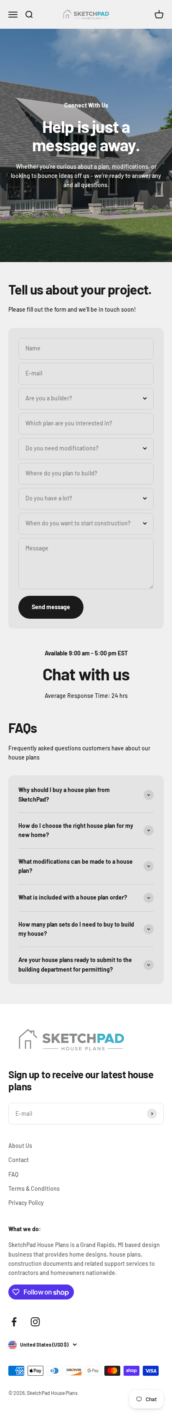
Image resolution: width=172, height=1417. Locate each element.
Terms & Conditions (34, 1188)
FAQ (13, 1174)
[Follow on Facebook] (14, 1321)
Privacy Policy (26, 1202)
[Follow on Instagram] (35, 1321)
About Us (20, 1145)
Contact (18, 1159)
